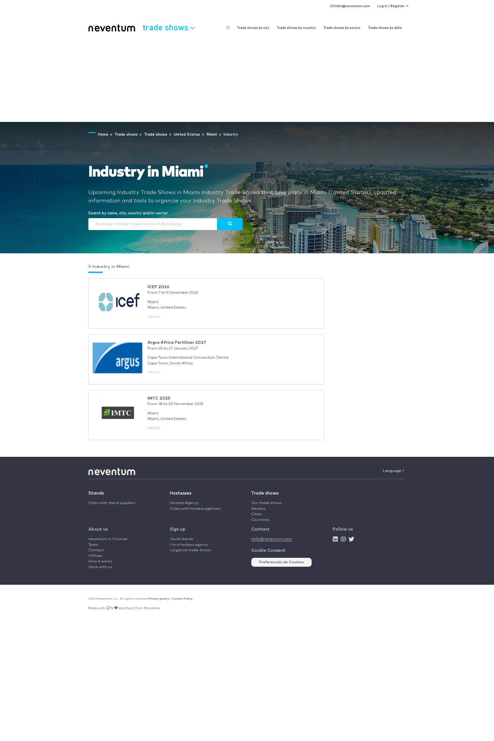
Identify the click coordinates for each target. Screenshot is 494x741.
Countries (260, 520)
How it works (100, 561)
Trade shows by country (296, 27)
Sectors (258, 509)
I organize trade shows (190, 550)
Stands (96, 493)
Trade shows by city (253, 27)
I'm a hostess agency (189, 545)
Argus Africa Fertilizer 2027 (177, 342)
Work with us (100, 567)
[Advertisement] (247, 79)
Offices (95, 556)
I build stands (181, 539)
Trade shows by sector (341, 27)
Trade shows (264, 493)
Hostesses (180, 493)
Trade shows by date (385, 27)
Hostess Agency (184, 503)
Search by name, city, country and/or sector (128, 213)
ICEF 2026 (158, 287)
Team (93, 545)
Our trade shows (266, 503)
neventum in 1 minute (108, 539)
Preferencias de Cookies (281, 562)
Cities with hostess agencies (195, 509)
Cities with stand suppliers (111, 503)
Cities (256, 514)
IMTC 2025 (159, 398)
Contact (96, 550)
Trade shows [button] (166, 27)
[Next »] (230, 224)
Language (392, 471)
